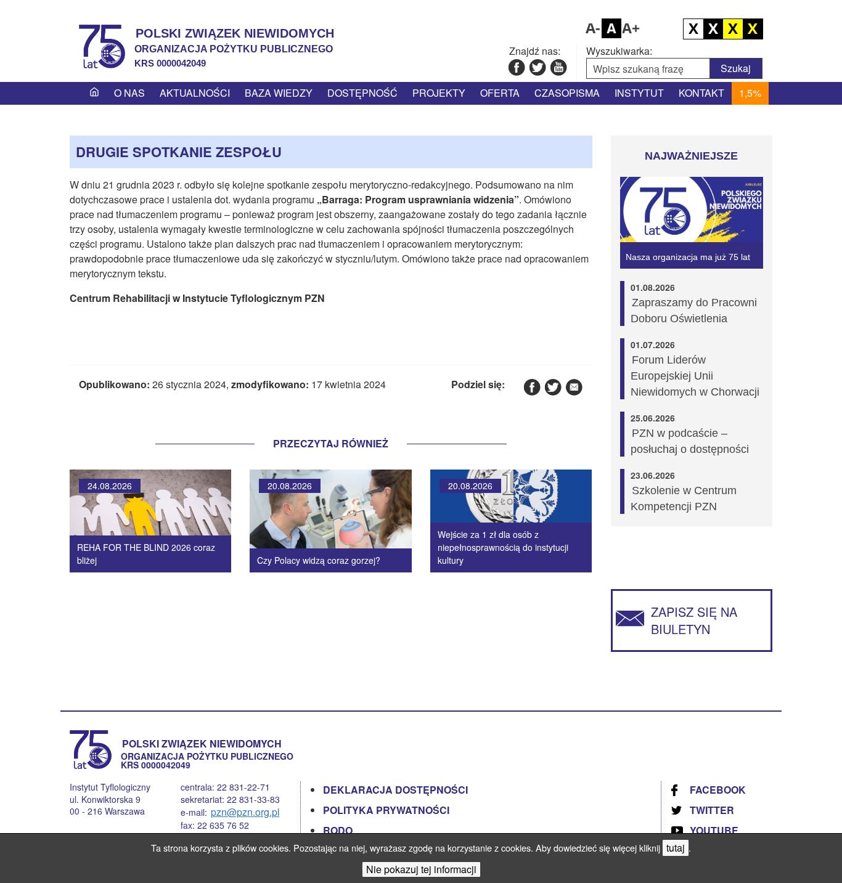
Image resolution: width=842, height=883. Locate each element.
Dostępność (362, 93)
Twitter (712, 810)
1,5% (750, 93)
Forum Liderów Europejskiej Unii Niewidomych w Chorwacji (695, 376)
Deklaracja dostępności (395, 790)
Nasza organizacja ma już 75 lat (688, 257)
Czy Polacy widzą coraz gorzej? (318, 560)
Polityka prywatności (386, 810)
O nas (129, 93)
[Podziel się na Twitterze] (553, 387)
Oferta (500, 93)
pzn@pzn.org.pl (245, 812)
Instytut (639, 93)
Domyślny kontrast (693, 29)
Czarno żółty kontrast (733, 29)
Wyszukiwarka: (619, 51)
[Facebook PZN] (516, 67)
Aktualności (195, 93)
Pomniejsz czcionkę (591, 28)
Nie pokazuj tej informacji (421, 869)
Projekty (438, 93)
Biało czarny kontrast (713, 29)
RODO (338, 830)
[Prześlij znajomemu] (573, 387)
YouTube (714, 830)
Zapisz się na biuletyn (694, 620)
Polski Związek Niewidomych (235, 33)
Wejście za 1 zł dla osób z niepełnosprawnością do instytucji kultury (503, 547)
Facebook (718, 790)
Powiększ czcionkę (631, 28)
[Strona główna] (94, 93)
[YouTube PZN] (558, 67)
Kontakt (701, 93)
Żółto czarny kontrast (752, 29)
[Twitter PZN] (537, 67)
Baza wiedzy (279, 93)
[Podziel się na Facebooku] (532, 387)
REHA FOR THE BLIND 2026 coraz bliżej (146, 553)
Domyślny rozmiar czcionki (611, 28)
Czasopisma (567, 93)
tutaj (675, 847)
